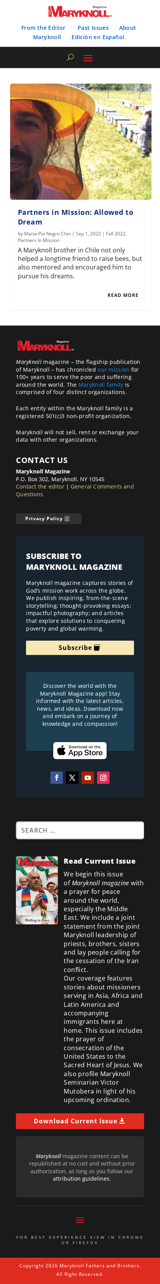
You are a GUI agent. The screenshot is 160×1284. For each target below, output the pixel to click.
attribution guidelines (81, 1178)
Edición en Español (97, 37)
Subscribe (75, 647)
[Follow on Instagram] (103, 777)
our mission (113, 369)
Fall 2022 (115, 233)
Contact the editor (40, 486)
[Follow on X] (72, 777)
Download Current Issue (75, 1121)
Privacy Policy (44, 518)
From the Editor (43, 27)
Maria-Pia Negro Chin (47, 233)
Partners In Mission (38, 240)
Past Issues (93, 27)
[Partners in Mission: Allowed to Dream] (81, 142)
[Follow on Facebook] (56, 777)
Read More (123, 295)
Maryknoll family (100, 384)
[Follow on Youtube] (88, 777)
